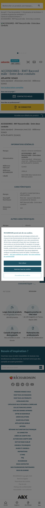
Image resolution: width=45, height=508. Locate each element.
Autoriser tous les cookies (22, 269)
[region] (22, 254)
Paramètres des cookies (22, 275)
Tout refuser (22, 263)
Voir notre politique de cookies (19, 254)
